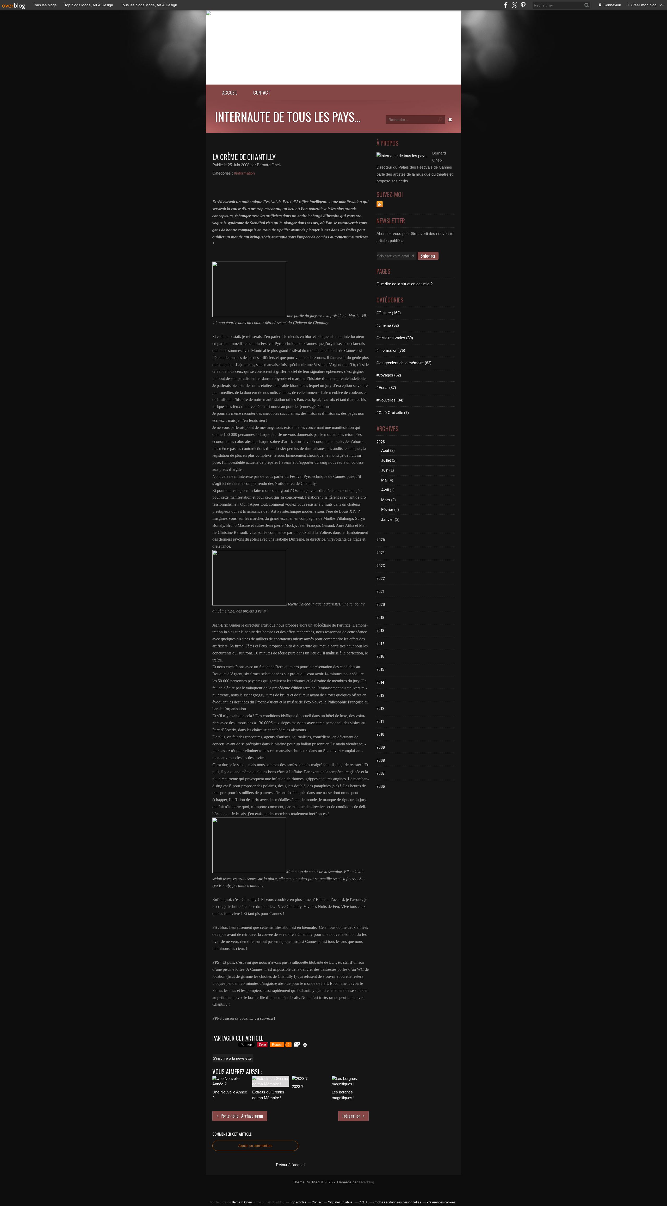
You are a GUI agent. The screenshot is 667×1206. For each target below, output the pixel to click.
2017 (380, 643)
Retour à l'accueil (290, 1164)
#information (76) (390, 350)
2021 (380, 591)
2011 (380, 721)
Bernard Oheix (242, 1202)
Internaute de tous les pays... (288, 116)
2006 (380, 786)
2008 (380, 760)
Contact (261, 92)
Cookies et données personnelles (397, 1202)
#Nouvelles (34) (389, 400)
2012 (380, 708)
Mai (384, 480)
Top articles (298, 1202)
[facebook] (506, 5)
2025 (380, 539)
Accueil (230, 92)
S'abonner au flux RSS (379, 204)
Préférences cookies (441, 1202)
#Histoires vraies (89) (394, 338)
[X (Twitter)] (514, 5)
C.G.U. (363, 1202)
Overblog (366, 1182)
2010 (380, 734)
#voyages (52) (388, 375)
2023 (380, 565)
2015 (380, 669)
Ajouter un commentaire (255, 1146)
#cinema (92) (387, 325)
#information (244, 173)
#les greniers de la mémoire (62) (403, 363)
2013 (380, 695)
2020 (380, 604)
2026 (380, 441)
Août (385, 450)
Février (387, 509)
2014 (380, 682)
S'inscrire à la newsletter (233, 1058)
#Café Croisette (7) (392, 412)
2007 (380, 773)
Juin (384, 470)
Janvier (387, 519)
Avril (385, 490)
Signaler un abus (340, 1202)
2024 (380, 552)
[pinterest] (523, 5)
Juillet (386, 460)
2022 (380, 578)
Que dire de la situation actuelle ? (404, 284)
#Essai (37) (386, 387)
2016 (380, 656)
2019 (380, 617)
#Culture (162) (388, 313)
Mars (385, 500)
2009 (380, 747)
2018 (380, 630)
